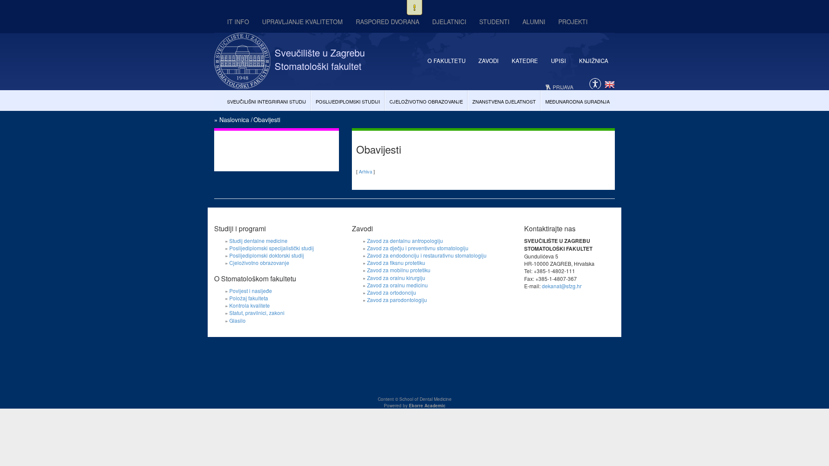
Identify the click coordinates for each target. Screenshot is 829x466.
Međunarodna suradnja (577, 101)
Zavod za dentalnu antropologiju (405, 240)
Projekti (573, 21)
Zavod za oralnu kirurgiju (396, 277)
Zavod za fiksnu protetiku (396, 262)
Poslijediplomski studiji (348, 101)
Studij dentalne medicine (258, 240)
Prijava (563, 87)
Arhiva (365, 171)
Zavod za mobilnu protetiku (398, 270)
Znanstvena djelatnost (504, 101)
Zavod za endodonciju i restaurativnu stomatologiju (427, 255)
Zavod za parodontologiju (397, 299)
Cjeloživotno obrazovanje (426, 101)
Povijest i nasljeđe (250, 290)
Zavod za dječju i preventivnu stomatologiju (417, 248)
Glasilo (237, 320)
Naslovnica (234, 119)
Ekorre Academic (427, 406)
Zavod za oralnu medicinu (397, 285)
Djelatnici (449, 21)
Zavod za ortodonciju (391, 292)
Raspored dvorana (387, 21)
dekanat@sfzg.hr (562, 286)
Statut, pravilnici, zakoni (257, 312)
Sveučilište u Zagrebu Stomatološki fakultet (320, 59)
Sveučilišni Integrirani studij (266, 101)
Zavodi (488, 61)
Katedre (525, 61)
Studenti (494, 21)
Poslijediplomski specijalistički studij (271, 248)
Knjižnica (593, 61)
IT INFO (238, 21)
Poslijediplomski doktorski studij (266, 255)
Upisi (558, 61)
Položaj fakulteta (248, 298)
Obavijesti (266, 119)
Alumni (533, 21)
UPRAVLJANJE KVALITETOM (302, 21)
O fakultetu (446, 61)
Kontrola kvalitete (249, 305)
